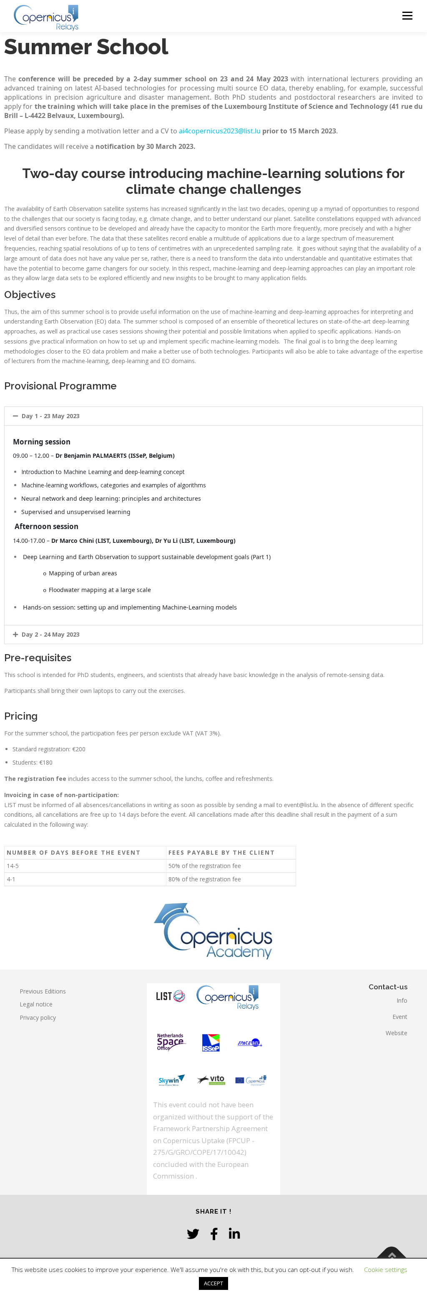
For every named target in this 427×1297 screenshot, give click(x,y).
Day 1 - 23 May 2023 (51, 416)
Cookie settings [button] (385, 1269)
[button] (213, 416)
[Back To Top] (392, 1258)
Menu (407, 16)
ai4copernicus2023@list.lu (220, 130)
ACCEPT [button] (213, 1283)
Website (396, 1033)
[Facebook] (214, 1233)
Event (399, 1017)
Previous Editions (43, 991)
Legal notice (36, 1004)
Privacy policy (38, 1017)
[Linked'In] (234, 1233)
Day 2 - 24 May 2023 (51, 634)
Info (402, 1000)
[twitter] (193, 1233)
